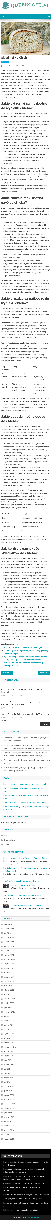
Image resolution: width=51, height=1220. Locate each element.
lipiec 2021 (8, 1060)
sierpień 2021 (9, 1056)
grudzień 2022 (9, 986)
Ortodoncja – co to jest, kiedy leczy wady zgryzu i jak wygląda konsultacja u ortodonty (26, 739)
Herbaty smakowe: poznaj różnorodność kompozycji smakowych (45, 673)
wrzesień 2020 (9, 1104)
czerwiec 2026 (9, 929)
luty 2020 (7, 1135)
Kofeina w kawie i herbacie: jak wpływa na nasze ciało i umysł (26, 1195)
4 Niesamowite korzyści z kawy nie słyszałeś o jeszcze (23, 1183)
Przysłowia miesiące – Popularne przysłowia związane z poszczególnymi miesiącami (23, 703)
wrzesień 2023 (9, 959)
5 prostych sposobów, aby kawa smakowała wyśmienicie (24, 802)
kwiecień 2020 (9, 1126)
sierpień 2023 (9, 964)
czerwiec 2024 (9, 942)
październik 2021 (10, 1047)
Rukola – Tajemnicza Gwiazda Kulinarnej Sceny (21, 1210)
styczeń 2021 (9, 1086)
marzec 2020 (9, 1130)
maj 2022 (7, 1016)
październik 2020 (10, 1099)
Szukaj (3, 720)
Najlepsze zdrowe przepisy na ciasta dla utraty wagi (23, 648)
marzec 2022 (9, 1025)
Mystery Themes (33, 1217)
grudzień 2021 (9, 1038)
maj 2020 (7, 1121)
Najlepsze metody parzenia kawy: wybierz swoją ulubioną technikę (8, 673)
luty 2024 (7, 951)
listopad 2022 (9, 990)
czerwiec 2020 (9, 1117)
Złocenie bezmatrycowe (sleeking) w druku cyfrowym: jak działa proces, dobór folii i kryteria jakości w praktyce (25, 754)
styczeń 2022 (9, 1034)
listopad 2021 (9, 1043)
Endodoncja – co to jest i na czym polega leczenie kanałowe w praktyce (27, 761)
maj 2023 (7, 973)
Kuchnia (5, 62)
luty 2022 (7, 1029)
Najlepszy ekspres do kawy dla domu (25, 885)
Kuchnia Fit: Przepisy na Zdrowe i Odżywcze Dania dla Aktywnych (22, 691)
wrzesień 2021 (9, 1051)
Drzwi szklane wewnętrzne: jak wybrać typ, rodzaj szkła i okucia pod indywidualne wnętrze (25, 769)
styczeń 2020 (9, 1139)
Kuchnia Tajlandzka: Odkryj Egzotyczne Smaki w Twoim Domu (25, 714)
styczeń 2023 (9, 981)
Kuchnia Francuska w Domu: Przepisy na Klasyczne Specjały (25, 858)
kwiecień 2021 (9, 1073)
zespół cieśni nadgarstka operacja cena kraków (21, 881)
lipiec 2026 (8, 924)
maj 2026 (7, 933)
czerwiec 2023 (9, 968)
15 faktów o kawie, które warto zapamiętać (27, 905)
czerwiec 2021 (9, 1064)
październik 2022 (10, 994)
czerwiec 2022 (9, 1012)
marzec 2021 (9, 1078)
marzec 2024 (9, 946)
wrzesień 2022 (9, 999)
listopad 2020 (9, 1095)
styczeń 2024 (9, 955)
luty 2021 (7, 1082)
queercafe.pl (19, 66)
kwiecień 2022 (9, 1021)
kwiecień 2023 (9, 977)
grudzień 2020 (9, 1091)
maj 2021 (7, 1069)
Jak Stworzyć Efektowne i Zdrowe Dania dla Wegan (22, 895)
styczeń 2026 (9, 937)
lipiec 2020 (8, 1113)
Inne (5, 836)
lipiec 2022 (8, 1008)
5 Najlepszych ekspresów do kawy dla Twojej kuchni (22, 1199)
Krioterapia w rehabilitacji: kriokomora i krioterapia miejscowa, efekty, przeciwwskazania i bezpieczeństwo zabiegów (27, 746)
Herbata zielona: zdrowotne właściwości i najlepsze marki (24, 784)
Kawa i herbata (9, 840)
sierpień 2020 (9, 1108)
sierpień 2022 (9, 1003)
